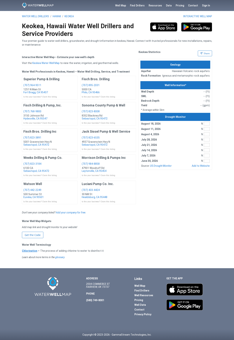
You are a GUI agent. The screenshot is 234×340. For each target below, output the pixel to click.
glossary (59, 257)
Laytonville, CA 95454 (94, 170)
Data (169, 5)
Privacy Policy (142, 314)
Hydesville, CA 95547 (35, 118)
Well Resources (143, 295)
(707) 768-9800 (32, 111)
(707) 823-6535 (91, 137)
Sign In (206, 5)
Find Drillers (137, 5)
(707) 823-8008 (91, 111)
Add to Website (201, 165)
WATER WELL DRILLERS (35, 16)
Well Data (140, 304)
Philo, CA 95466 (91, 92)
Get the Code (33, 235)
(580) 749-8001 (95, 300)
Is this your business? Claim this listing (40, 97)
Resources (155, 5)
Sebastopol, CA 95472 (94, 118)
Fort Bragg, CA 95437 (35, 92)
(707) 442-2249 (32, 190)
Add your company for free (70, 212)
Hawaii (57, 16)
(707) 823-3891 (32, 137)
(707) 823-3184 (32, 163)
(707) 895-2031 (91, 85)
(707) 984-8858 (91, 163)
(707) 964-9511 (32, 85)
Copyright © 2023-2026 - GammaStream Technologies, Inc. (117, 334)
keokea (69, 16)
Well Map (120, 5)
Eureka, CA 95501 (33, 197)
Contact (193, 5)
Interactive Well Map (197, 16)
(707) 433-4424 (91, 190)
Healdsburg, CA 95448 (94, 197)
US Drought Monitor (161, 165)
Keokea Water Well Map (46, 63)
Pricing (180, 5)
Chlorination (29, 250)
